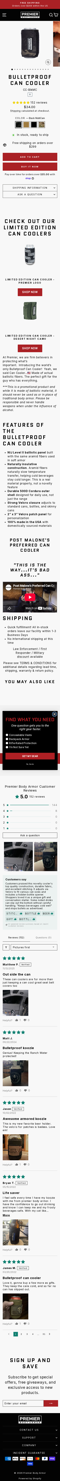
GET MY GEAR (30, 756)
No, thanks (30, 764)
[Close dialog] (54, 714)
